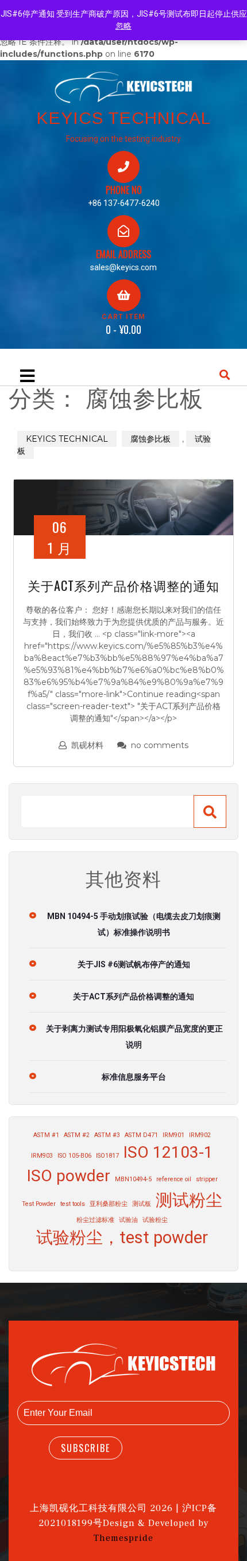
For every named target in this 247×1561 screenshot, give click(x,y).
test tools (72, 1204)
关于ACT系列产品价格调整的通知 (123, 585)
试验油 (128, 1220)
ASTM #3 (107, 1135)
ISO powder (68, 1175)
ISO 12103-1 (168, 1152)
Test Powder (39, 1204)
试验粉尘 (155, 1220)
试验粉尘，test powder (122, 1237)
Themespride (123, 1538)
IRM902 (200, 1135)
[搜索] (210, 811)
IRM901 (173, 1135)
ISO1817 (107, 1155)
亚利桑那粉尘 (109, 1204)
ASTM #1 (46, 1135)
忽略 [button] (123, 25)
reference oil (173, 1179)
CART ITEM (123, 317)
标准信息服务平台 (134, 1076)
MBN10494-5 (133, 1179)
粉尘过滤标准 (95, 1220)
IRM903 (42, 1155)
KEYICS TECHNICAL (124, 117)
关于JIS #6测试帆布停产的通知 (134, 964)
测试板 (141, 1204)
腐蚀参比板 (150, 439)
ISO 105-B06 (74, 1155)
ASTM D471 (141, 1135)
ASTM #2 (77, 1135)
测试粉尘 (189, 1200)
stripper (207, 1179)
